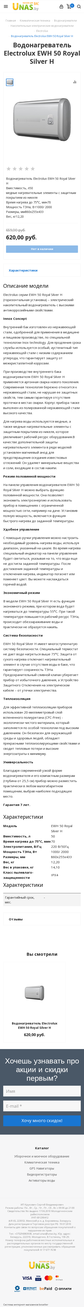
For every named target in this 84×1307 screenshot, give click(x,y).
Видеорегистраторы (42, 1174)
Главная (11, 20)
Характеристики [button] (23, 270)
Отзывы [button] (16, 919)
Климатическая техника (41, 1162)
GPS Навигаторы (42, 1168)
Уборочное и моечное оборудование (41, 1156)
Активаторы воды (42, 1180)
